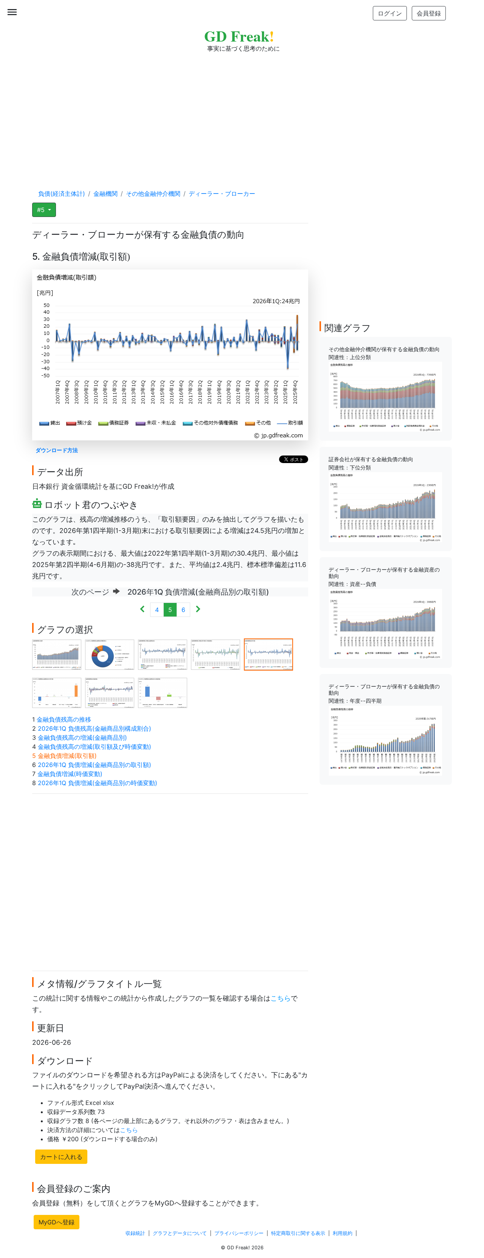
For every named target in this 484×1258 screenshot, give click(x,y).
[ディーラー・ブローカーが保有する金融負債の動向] (385, 740)
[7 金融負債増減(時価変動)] (109, 692)
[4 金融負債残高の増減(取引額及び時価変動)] (215, 654)
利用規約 (342, 1233)
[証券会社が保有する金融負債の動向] (385, 506)
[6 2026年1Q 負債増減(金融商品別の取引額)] (56, 692)
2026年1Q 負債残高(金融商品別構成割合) (94, 728)
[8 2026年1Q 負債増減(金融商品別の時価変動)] (162, 692)
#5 (42, 210)
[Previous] (142, 610)
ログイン (390, 13)
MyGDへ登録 (56, 1222)
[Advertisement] (242, 113)
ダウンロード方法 (57, 450)
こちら (280, 998)
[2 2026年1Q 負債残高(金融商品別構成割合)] (109, 654)
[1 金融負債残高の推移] (56, 654)
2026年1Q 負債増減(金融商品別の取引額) (94, 764)
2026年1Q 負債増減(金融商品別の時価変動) (97, 783)
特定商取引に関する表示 (298, 1233)
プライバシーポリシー (239, 1233)
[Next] (198, 610)
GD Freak (239, 36)
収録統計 (135, 1233)
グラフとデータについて (180, 1233)
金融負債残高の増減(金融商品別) (82, 737)
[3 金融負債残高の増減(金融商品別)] (162, 654)
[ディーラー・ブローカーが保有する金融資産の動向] (385, 623)
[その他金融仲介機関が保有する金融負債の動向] (385, 396)
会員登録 (429, 13)
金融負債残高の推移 (64, 719)
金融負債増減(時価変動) (69, 774)
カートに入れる (61, 1156)
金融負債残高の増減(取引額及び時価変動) (94, 746)
